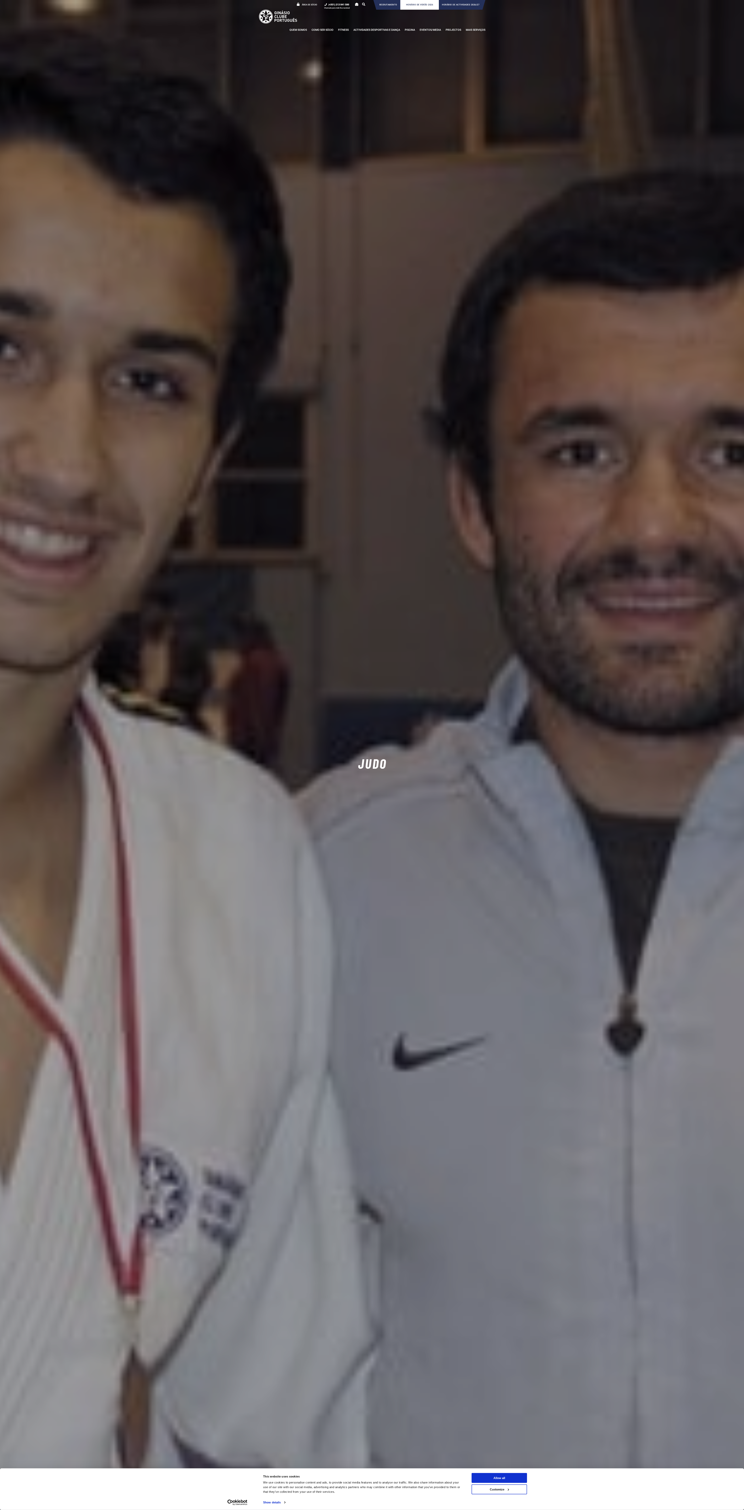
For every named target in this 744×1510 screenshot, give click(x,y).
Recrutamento (388, 4)
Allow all (499, 1478)
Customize (497, 1489)
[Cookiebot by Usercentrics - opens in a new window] (237, 1502)
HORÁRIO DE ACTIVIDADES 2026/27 (460, 4)
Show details (272, 1502)
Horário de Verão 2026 (419, 4)
